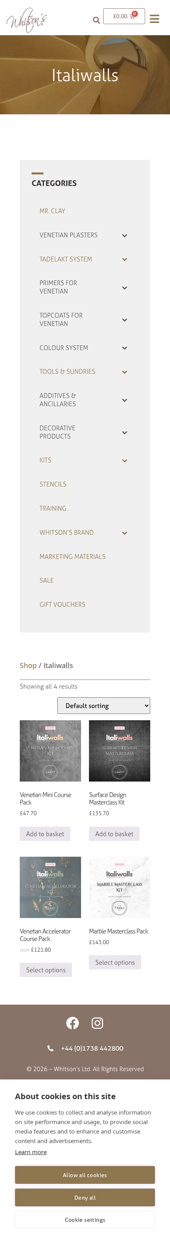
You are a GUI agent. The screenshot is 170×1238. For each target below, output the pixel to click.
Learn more (31, 1152)
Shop (28, 665)
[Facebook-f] (72, 1023)
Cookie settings (85, 1219)
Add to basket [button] (45, 833)
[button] (96, 20)
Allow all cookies (85, 1175)
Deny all (85, 1197)
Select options (46, 969)
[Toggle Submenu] (124, 235)
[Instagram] (97, 1023)
